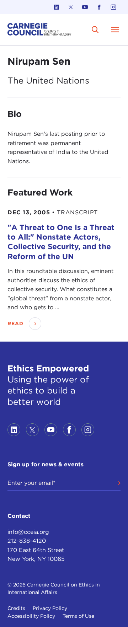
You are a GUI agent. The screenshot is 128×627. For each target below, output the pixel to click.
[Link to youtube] (85, 7)
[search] (95, 29)
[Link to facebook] (99, 7)
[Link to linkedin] (56, 7)
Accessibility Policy (31, 616)
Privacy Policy (50, 608)
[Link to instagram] (113, 7)
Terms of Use (78, 616)
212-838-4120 (26, 540)
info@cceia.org (28, 532)
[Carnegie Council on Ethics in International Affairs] (39, 29)
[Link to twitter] (71, 7)
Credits (16, 608)
